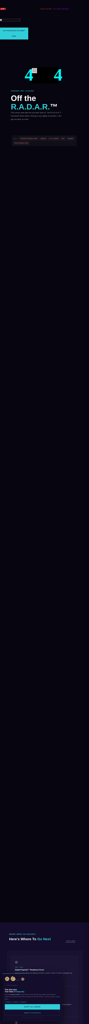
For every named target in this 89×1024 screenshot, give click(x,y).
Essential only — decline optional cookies (32, 1017)
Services (43, 138)
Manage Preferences (32, 1013)
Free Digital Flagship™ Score (29, 138)
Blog (63, 138)
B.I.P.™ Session (53, 138)
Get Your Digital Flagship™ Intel (14, 33)
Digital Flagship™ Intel (21, 143)
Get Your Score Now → (62, 9)
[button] (2, 41)
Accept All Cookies (32, 1007)
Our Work (70, 138)
